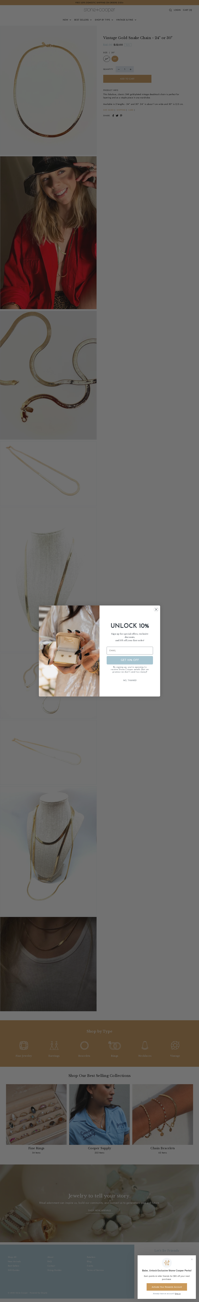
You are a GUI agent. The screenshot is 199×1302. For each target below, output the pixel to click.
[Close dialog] (156, 609)
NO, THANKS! (130, 681)
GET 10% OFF (130, 660)
